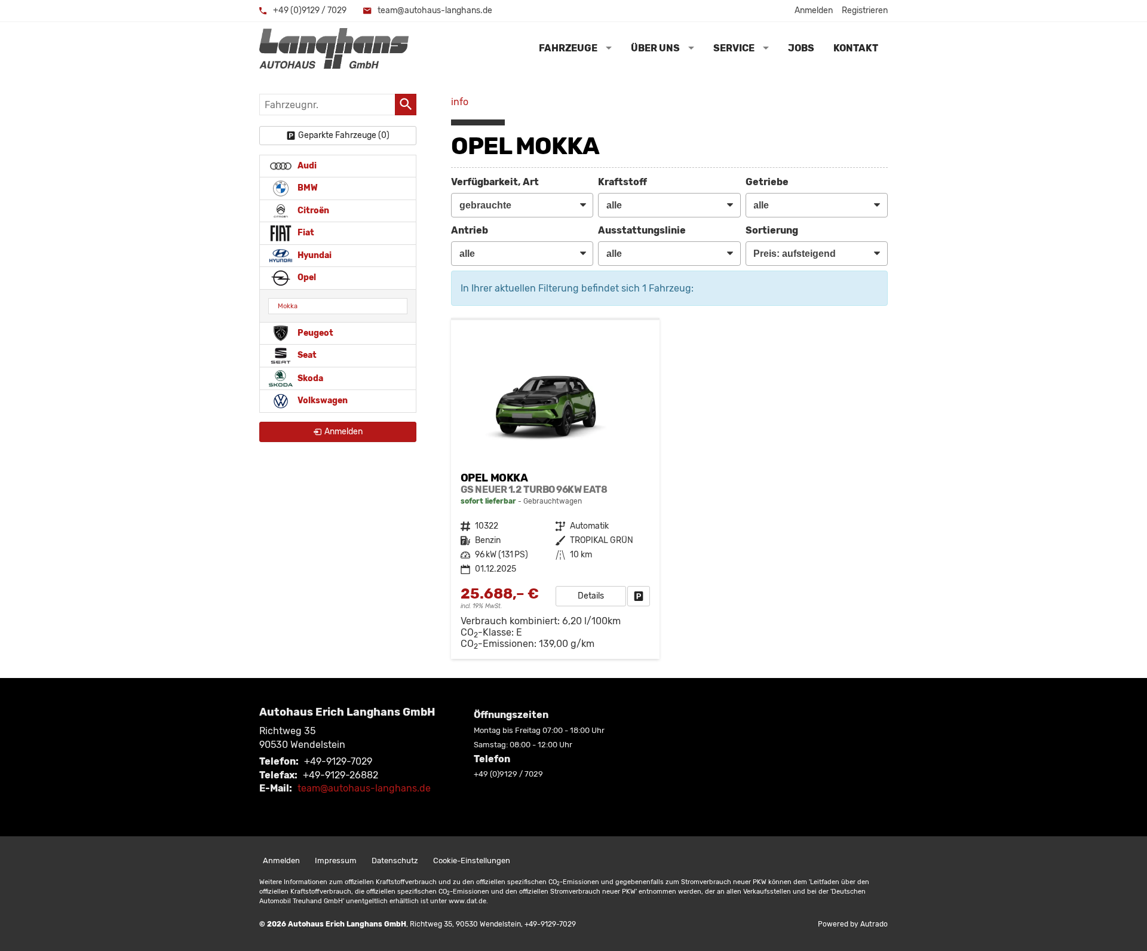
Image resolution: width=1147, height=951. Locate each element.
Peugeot (314, 333)
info (459, 102)
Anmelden (814, 10)
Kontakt (855, 48)
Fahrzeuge (568, 48)
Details (591, 596)
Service (734, 48)
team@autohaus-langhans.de (434, 10)
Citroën (312, 210)
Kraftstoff (622, 182)
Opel (306, 277)
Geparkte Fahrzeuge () (344, 135)
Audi (306, 166)
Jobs (801, 48)
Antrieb (469, 230)
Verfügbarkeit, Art (495, 182)
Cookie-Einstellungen (471, 860)
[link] (638, 596)
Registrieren (865, 10)
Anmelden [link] (343, 432)
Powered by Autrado (853, 924)
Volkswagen (322, 400)
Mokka (288, 306)
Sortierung (772, 230)
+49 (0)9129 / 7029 (308, 10)
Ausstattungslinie (642, 230)
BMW (307, 188)
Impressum (336, 860)
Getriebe (767, 182)
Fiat (305, 233)
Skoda (309, 378)
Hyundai (314, 255)
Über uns (655, 48)
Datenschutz (395, 860)
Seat (306, 355)
